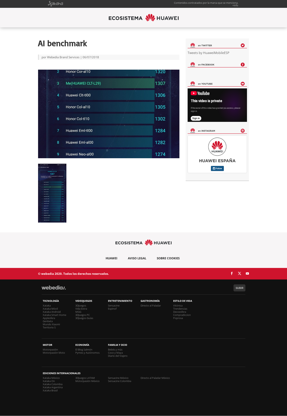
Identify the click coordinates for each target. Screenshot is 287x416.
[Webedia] (54, 289)
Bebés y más (115, 349)
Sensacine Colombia (119, 381)
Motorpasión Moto (54, 352)
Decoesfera (179, 311)
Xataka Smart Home (54, 314)
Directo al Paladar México (155, 377)
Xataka (47, 305)
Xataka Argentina (53, 387)
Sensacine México (118, 377)
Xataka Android (52, 311)
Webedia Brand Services (63, 57)
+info (235, 5)
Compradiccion (182, 314)
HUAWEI (111, 258)
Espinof (112, 308)
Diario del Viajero (117, 355)
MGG (78, 311)
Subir (239, 287)
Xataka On (49, 381)
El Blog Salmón (83, 349)
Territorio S (49, 327)
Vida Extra (81, 308)
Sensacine (113, 305)
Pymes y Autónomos (87, 352)
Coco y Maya (115, 352)
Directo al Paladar (151, 305)
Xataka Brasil (50, 390)
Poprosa (178, 318)
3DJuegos (80, 305)
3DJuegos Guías (84, 318)
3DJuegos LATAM (85, 377)
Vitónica (178, 305)
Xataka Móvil (50, 308)
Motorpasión (50, 349)
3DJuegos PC (82, 314)
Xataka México (51, 377)
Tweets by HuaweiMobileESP (208, 53)
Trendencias (180, 308)
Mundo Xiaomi (51, 324)
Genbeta (48, 321)
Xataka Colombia (52, 384)
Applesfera (49, 318)
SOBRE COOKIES (168, 258)
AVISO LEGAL (137, 258)
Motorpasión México (87, 381)
